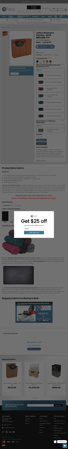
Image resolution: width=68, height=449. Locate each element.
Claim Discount (34, 233)
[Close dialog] (52, 212)
